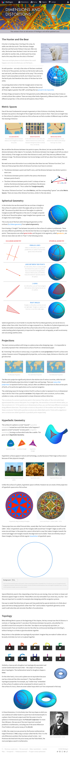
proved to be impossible (46, 90)
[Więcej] (68, 2)
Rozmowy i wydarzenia (11, 749)
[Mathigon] (7, 2)
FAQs (3, 751)
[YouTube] (64, 751)
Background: (7, 580)
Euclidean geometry (15, 224)
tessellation (34, 536)
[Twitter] (57, 751)
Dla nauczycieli (23, 749)
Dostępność (10, 751)
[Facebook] (60, 751)
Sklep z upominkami (35, 749)
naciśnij (45, 749)
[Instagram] (62, 751)
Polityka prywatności (21, 751)
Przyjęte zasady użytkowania (37, 751)
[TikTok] (67, 751)
